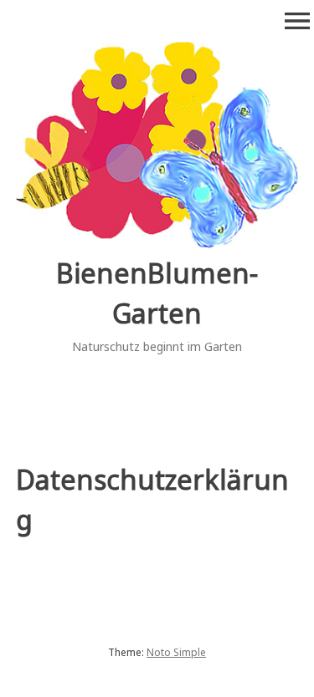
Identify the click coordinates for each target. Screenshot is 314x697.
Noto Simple (176, 652)
